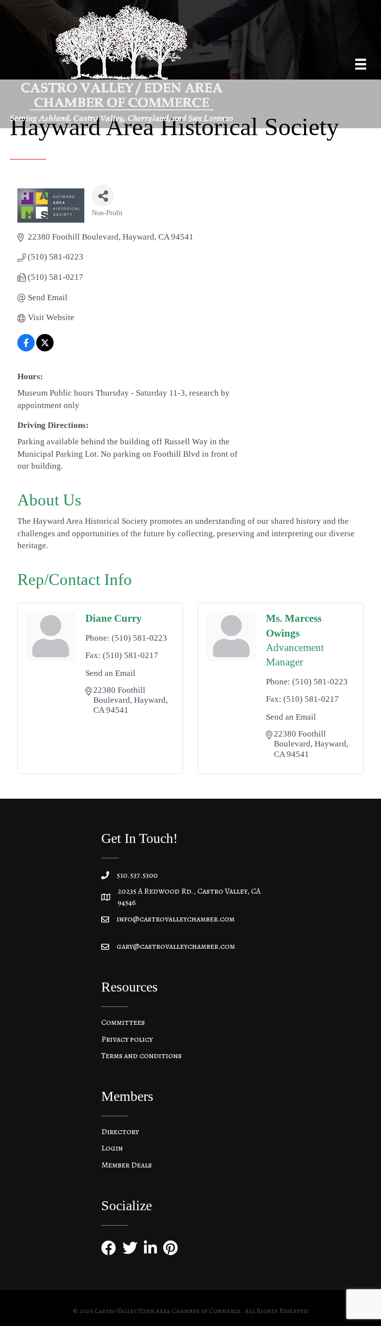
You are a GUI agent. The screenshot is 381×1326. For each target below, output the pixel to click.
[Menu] (360, 64)
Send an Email (110, 673)
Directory (120, 1131)
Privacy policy (127, 1039)
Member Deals (126, 1165)
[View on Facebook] (26, 348)
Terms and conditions (141, 1055)
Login (112, 1148)
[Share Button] (103, 195)
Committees (123, 1022)
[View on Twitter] (45, 348)
